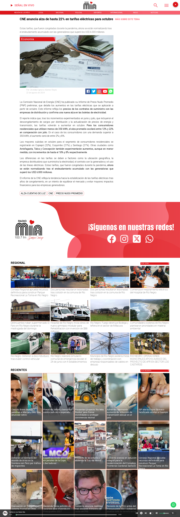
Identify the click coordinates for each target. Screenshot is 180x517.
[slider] (16, 514)
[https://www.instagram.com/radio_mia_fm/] (99, 91)
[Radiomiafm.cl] (155, 8)
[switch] (151, 513)
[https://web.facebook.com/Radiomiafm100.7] (111, 243)
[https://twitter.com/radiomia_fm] (137, 243)
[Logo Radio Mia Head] (90, 10)
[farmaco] (153, 420)
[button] (33, 193)
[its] (122, 420)
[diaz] (26, 420)
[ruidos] (90, 420)
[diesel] (58, 420)
